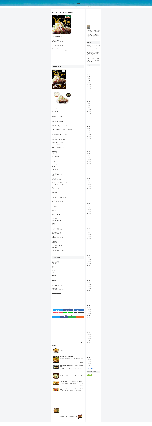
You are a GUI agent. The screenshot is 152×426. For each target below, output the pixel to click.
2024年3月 (88, 128)
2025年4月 (88, 101)
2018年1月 (88, 282)
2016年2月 (88, 330)
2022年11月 (89, 161)
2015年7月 (88, 344)
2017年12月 (89, 284)
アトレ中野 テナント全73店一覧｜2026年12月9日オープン (93, 61)
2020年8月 (88, 217)
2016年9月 (88, 315)
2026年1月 (88, 82)
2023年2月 (88, 155)
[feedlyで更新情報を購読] (72, 317)
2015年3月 (88, 353)
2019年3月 (88, 253)
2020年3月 (88, 228)
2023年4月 (88, 151)
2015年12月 (89, 334)
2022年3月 (88, 178)
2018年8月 (88, 267)
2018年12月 (89, 259)
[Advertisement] (68, 56)
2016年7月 (88, 319)
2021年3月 (88, 203)
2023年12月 (89, 134)
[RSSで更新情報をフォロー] (80, 317)
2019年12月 (89, 234)
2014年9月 (88, 365)
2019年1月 (88, 257)
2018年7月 (88, 269)
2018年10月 (89, 263)
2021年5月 (88, 199)
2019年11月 (89, 236)
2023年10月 (89, 138)
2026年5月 (88, 74)
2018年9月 (88, 265)
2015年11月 (89, 336)
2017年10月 (89, 288)
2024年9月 (88, 115)
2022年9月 (88, 165)
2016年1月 (88, 332)
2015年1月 (88, 357)
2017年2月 (88, 305)
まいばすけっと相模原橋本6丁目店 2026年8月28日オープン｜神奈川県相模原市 (93, 57)
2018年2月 (88, 280)
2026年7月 (88, 70)
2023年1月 (88, 157)
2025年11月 (89, 86)
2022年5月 (88, 174)
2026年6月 (88, 72)
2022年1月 (88, 182)
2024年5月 (88, 124)
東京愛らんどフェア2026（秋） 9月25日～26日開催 (93, 46)
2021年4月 (88, 201)
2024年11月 (89, 111)
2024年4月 (88, 126)
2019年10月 (89, 238)
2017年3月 (88, 303)
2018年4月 (88, 276)
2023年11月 (89, 136)
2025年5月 (88, 99)
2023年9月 (88, 140)
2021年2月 (88, 205)
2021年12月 (89, 184)
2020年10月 (89, 213)
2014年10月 (89, 363)
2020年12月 (89, 209)
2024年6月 (88, 122)
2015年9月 (88, 340)
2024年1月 (88, 132)
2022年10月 (89, 163)
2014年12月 (89, 359)
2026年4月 (88, 76)
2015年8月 (88, 342)
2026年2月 (88, 80)
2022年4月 (88, 176)
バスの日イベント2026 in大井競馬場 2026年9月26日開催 (93, 49)
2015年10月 (89, 338)
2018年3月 (88, 278)
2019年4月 (88, 251)
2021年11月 (89, 186)
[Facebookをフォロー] (64, 317)
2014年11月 (89, 361)
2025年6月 (88, 97)
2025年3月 (88, 103)
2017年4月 (88, 301)
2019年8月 (88, 242)
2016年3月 (88, 328)
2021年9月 (88, 190)
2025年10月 (89, 88)
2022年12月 (89, 159)
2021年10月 (89, 188)
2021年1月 (88, 207)
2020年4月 (88, 226)
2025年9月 (88, 90)
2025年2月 (88, 105)
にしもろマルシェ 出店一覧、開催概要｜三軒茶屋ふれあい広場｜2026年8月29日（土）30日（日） (93, 53)
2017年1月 (88, 307)
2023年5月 (88, 149)
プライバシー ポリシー (90, 368)
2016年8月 (88, 317)
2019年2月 (88, 255)
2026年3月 (88, 78)
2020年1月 (88, 232)
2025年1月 (88, 107)
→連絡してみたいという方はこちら (92, 38)
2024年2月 (88, 130)
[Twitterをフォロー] (56, 317)
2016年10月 (89, 313)
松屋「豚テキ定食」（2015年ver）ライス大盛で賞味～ (63, 283)
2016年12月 (89, 309)
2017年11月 (89, 286)
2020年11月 (89, 211)
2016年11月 (89, 311)
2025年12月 (89, 84)
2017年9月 (88, 290)
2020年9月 (88, 215)
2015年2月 (88, 355)
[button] (99, 23)
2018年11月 (89, 261)
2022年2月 (88, 180)
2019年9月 (88, 240)
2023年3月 (88, 153)
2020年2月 (88, 230)
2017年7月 (88, 294)
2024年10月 (89, 113)
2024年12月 (89, 109)
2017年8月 (88, 292)
